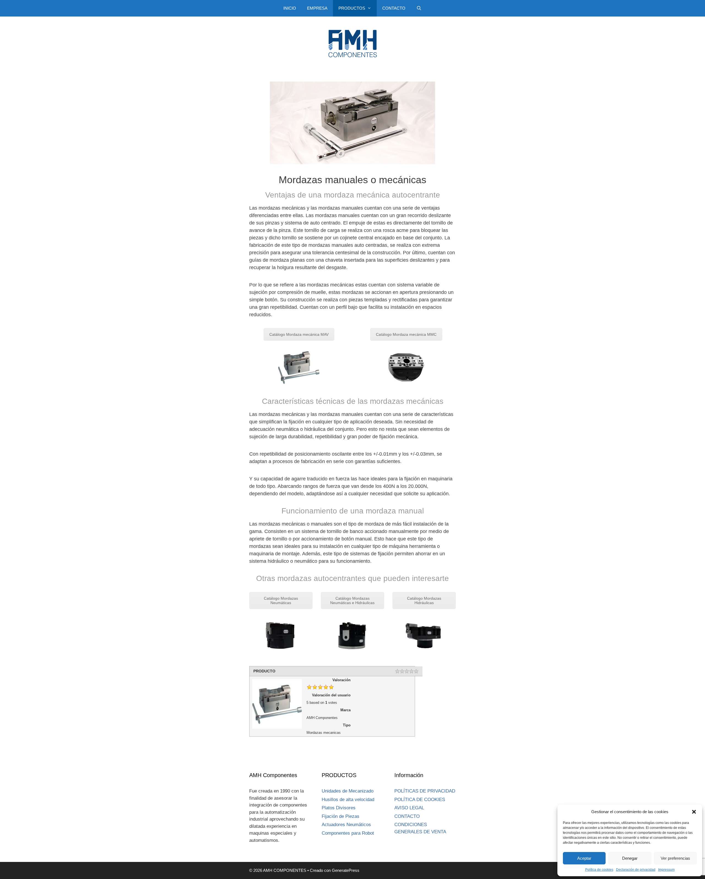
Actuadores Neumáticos (346, 824)
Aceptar (584, 858)
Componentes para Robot (348, 833)
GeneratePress (345, 870)
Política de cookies (599, 870)
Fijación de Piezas (340, 816)
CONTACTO (393, 8)
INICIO (289, 8)
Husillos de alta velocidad (348, 799)
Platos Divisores (339, 807)
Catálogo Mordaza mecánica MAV (299, 334)
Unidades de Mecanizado (347, 791)
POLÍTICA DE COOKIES (419, 799)
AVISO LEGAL (409, 807)
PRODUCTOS (351, 8)
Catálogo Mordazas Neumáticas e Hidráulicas (352, 600)
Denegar (630, 858)
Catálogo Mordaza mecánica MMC (406, 334)
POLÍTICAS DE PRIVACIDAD (424, 791)
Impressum (666, 870)
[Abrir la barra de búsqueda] (419, 8)
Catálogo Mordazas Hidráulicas (424, 600)
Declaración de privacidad (635, 870)
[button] (694, 812)
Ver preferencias (675, 858)
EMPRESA (317, 8)
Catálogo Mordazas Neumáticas (281, 600)
